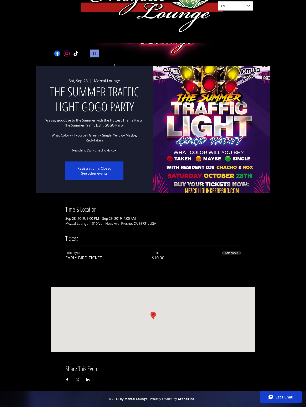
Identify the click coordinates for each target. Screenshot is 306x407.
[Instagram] (67, 53)
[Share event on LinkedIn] (88, 379)
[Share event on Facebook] (67, 379)
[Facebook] (57, 53)
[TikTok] (76, 53)
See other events (94, 173)
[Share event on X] (78, 379)
